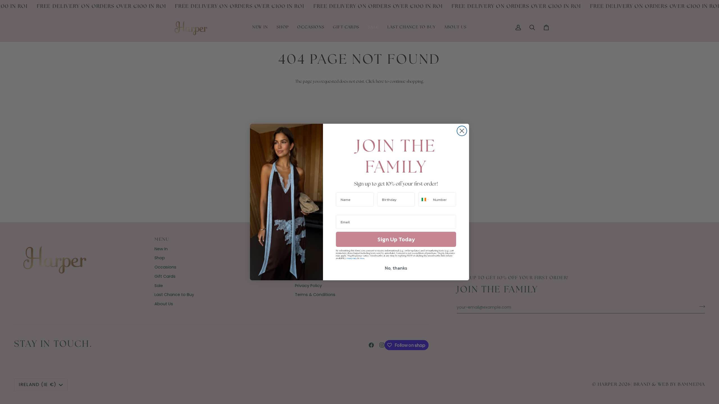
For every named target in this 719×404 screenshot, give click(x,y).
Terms (362, 258)
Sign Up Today (396, 239)
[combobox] (424, 199)
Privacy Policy (352, 258)
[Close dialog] (462, 131)
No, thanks (396, 268)
